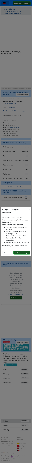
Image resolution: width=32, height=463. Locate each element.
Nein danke (7, 253)
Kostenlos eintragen (22, 253)
